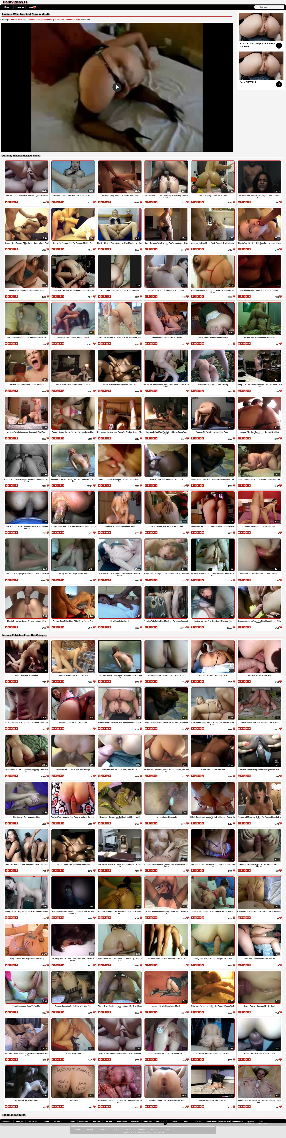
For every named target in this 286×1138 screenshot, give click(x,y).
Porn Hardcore (211, 1122)
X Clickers (173, 1122)
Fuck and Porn (224, 1122)
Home (6, 7)
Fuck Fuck (135, 1122)
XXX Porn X (70, 1122)
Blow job (19, 1122)
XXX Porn (45, 1122)
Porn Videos (6, 1122)
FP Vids (109, 1122)
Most (31, 7)
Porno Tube (32, 1122)
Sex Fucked (83, 1122)
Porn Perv (96, 1122)
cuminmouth (46, 20)
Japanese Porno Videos (250, 1122)
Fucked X (58, 1122)
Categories (19, 7)
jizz (54, 20)
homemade (70, 20)
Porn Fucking (237, 1122)
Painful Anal (147, 1122)
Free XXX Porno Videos (263, 1122)
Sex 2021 (198, 1122)
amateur (31, 20)
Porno (186, 1122)
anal (38, 20)
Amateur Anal (16, 20)
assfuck (60, 20)
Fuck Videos (160, 1122)
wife (78, 20)
